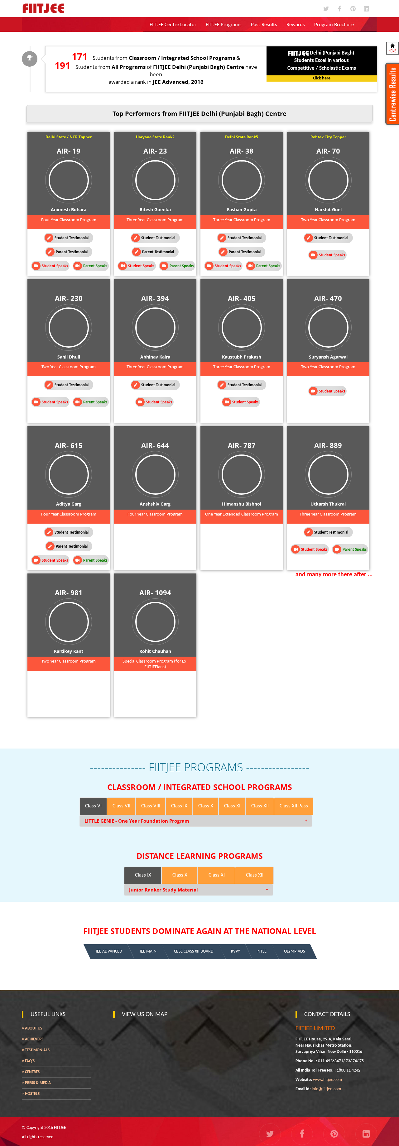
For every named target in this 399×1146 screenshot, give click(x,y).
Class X (205, 806)
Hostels (32, 1094)
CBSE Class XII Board (194, 951)
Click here (321, 78)
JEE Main (148, 951)
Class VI (93, 806)
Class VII (121, 806)
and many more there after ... (334, 575)
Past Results (264, 24)
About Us (33, 1028)
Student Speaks (55, 266)
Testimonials (37, 1050)
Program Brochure (334, 24)
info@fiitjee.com (326, 1089)
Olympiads (294, 951)
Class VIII (150, 806)
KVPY (235, 951)
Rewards (295, 24)
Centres (32, 1072)
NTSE (262, 951)
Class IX (179, 806)
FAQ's (29, 1061)
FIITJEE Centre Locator (173, 24)
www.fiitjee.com (327, 1079)
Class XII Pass (294, 806)
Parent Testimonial (72, 252)
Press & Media (37, 1083)
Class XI (232, 806)
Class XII (260, 806)
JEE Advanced (109, 951)
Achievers (33, 1039)
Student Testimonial (72, 238)
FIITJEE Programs (224, 24)
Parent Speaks (95, 266)
